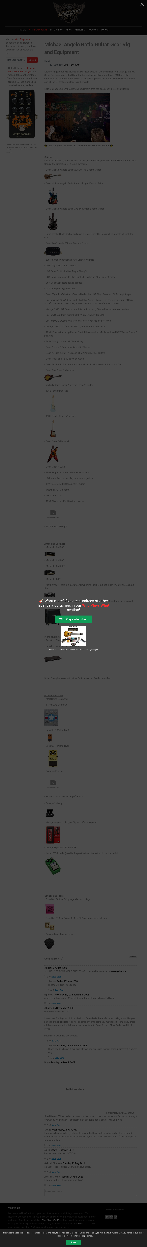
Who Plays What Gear (73, 619)
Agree (73, 1242)
